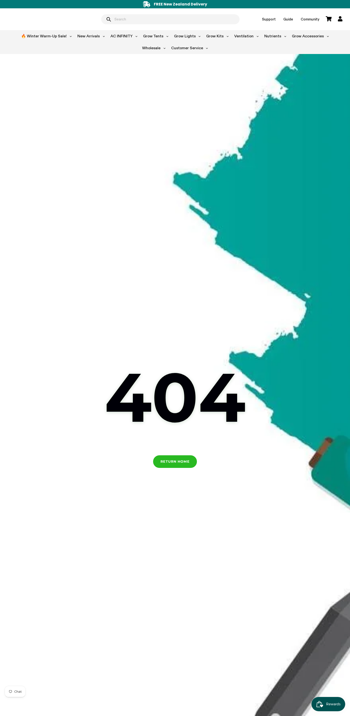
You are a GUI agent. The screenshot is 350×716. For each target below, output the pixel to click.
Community (310, 19)
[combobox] (170, 19)
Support (269, 19)
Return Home (174, 461)
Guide (288, 19)
